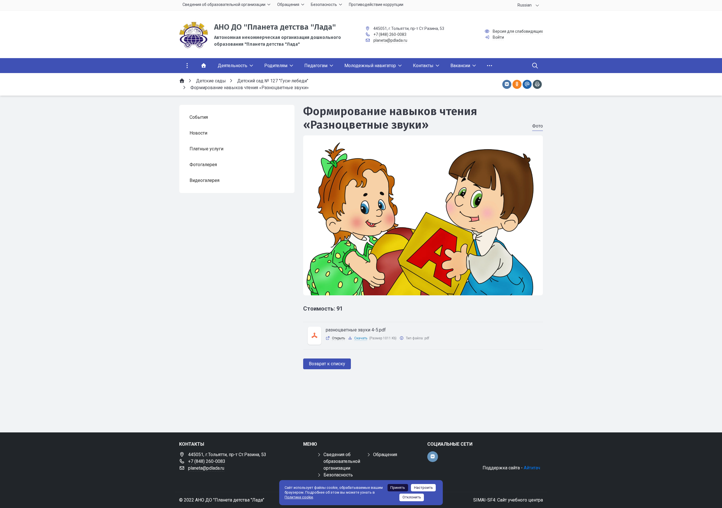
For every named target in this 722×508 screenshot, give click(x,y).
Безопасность (338, 475)
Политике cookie (299, 497)
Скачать (360, 338)
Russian (525, 5)
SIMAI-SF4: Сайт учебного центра (508, 500)
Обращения (385, 454)
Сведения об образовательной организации (341, 461)
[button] (423, 290)
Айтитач (532, 467)
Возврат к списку (327, 363)
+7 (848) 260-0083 (389, 34)
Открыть (338, 338)
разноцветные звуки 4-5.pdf (356, 330)
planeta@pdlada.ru (390, 40)
